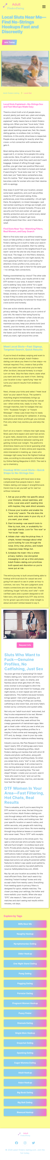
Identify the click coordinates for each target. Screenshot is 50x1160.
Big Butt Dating (25, 1102)
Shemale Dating (25, 1023)
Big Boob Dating (25, 1092)
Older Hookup (25, 953)
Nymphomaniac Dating (25, 944)
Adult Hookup (25, 1072)
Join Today (9, 42)
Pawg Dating (25, 973)
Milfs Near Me (25, 924)
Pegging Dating (25, 983)
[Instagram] (25, 1143)
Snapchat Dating (25, 1043)
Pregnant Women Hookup (25, 1003)
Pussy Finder (24, 1013)
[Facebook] (16, 1143)
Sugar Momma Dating (25, 1063)
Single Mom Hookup (25, 1033)
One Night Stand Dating (25, 963)
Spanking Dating (25, 1053)
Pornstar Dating (25, 993)
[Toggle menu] (44, 6)
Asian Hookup (25, 1082)
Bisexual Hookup (25, 1112)
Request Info (25, 645)
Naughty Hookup (25, 934)
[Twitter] (33, 1143)
